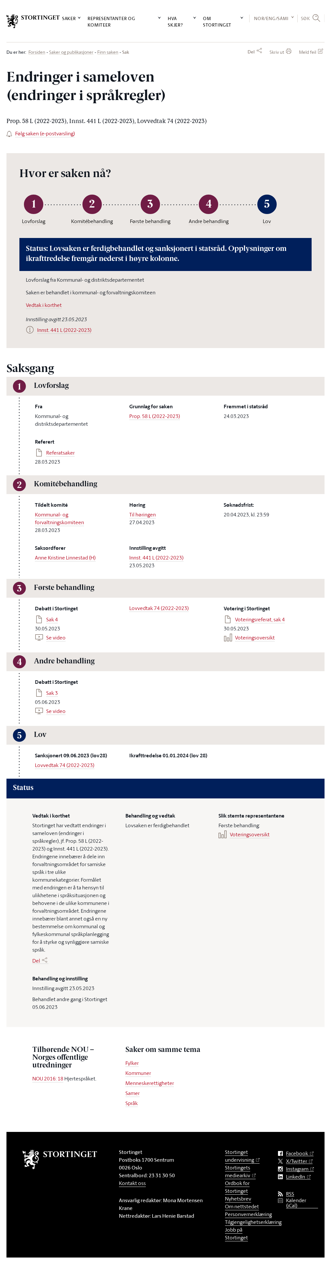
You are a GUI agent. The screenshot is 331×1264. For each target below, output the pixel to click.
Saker (69, 18)
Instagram (297, 1169)
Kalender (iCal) (296, 1203)
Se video (56, 637)
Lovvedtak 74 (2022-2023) (159, 608)
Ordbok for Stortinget (237, 1186)
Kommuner (138, 1073)
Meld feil (307, 52)
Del (251, 52)
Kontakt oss (132, 1183)
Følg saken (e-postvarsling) (45, 133)
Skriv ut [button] (277, 52)
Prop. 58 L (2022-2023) (154, 416)
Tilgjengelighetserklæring (253, 1221)
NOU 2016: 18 (47, 1078)
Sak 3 (52, 692)
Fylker (132, 1062)
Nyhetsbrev (238, 1198)
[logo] (33, 21)
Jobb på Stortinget (236, 1233)
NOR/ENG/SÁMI (271, 18)
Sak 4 (52, 619)
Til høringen (142, 514)
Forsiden (36, 52)
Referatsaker (60, 452)
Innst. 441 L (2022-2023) (156, 557)
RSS (290, 1194)
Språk (131, 1103)
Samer (132, 1093)
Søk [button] (305, 18)
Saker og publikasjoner (71, 52)
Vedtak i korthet (44, 305)
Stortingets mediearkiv (237, 1171)
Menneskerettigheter (149, 1083)
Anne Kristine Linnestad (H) (65, 557)
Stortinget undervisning (239, 1155)
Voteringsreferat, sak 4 (260, 619)
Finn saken (107, 52)
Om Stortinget (217, 21)
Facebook (297, 1153)
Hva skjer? (175, 21)
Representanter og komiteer (111, 21)
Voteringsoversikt (255, 637)
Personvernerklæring (248, 1214)
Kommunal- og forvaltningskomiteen (59, 518)
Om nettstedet (242, 1206)
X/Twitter (296, 1161)
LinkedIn (295, 1176)
